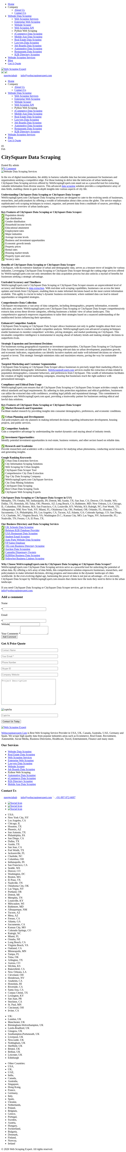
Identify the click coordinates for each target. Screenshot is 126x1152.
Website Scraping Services (21, 57)
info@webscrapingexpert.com (36, 75)
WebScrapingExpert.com (61, 370)
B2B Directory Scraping (27, 54)
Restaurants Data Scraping (28, 51)
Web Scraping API (24, 27)
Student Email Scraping (17, 536)
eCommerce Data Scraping (28, 33)
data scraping (68, 186)
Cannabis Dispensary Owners (20, 552)
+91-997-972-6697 (65, 797)
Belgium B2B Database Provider (22, 530)
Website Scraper (22, 24)
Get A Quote (14, 63)
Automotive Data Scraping (28, 48)
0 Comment (10, 168)
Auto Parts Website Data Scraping (22, 539)
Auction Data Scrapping (17, 549)
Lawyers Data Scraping (26, 42)
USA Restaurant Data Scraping (21, 533)
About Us (19, 10)
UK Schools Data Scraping (19, 527)
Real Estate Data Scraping (28, 39)
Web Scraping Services (26, 18)
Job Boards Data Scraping (28, 45)
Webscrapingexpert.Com (14, 732)
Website (5, 624)
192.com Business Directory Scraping (24, 546)
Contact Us (20, 13)
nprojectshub (10, 75)
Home (11, 4)
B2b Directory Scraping (20, 781)
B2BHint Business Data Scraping (22, 555)
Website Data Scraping (20, 16)
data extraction (36, 288)
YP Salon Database (15, 542)
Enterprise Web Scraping (27, 21)
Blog (10, 60)
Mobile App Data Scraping (28, 36)
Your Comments (10, 633)
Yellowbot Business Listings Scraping (24, 558)
